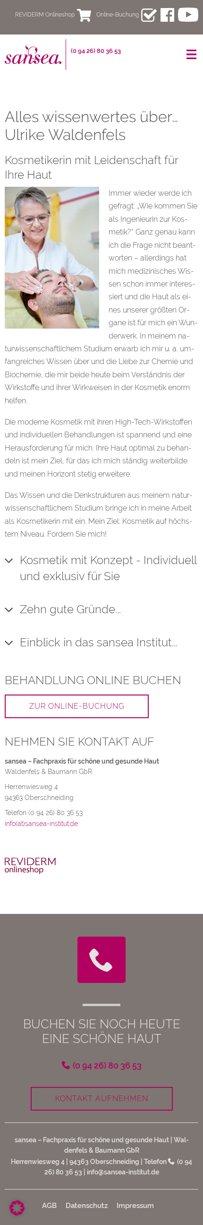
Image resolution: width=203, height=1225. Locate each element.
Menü (191, 54)
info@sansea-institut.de (123, 1172)
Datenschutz (87, 1205)
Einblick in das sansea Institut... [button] (99, 642)
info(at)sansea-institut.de (41, 823)
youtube (188, 15)
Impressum (135, 1205)
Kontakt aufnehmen (101, 1098)
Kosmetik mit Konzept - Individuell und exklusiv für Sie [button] (108, 568)
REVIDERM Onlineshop (45, 14)
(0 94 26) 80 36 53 (96, 50)
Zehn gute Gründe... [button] (70, 609)
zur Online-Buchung (76, 706)
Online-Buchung (117, 14)
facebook (167, 15)
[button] (17, 1208)
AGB (49, 1205)
